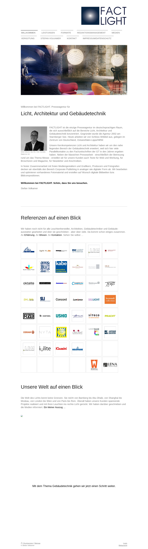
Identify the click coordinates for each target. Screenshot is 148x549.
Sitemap (37, 543)
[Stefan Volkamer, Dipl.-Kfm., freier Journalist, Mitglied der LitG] (34, 138)
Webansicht (123, 545)
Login (125, 543)
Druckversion (28, 543)
